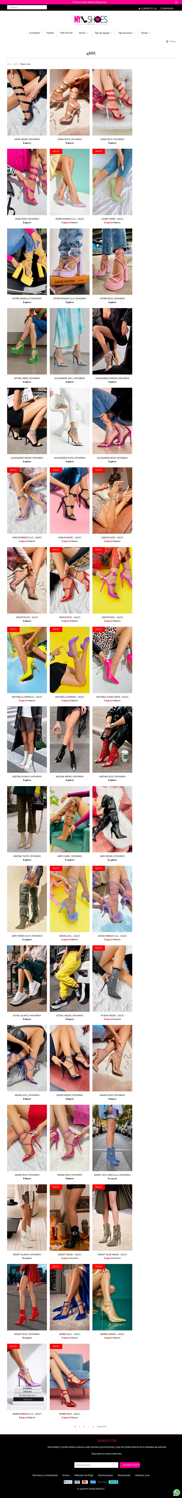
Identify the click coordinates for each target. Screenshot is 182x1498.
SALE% (82, 33)
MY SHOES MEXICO (94, 1489)
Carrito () (149, 8)
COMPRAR (166, 8)
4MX (91, 53)
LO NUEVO (34, 33)
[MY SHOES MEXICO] (91, 20)
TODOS (50, 33)
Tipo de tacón (125, 33)
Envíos (66, 1475)
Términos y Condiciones (45, 1475)
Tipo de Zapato (102, 33)
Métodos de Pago (84, 1475)
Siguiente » (102, 1426)
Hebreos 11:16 (142, 1475)
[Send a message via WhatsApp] (177, 1493)
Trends (144, 33)
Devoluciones (105, 1475)
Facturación (124, 1475)
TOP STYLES (66, 33)
